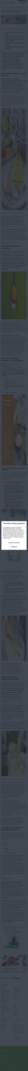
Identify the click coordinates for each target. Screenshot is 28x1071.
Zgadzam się (14, 546)
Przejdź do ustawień (14, 542)
